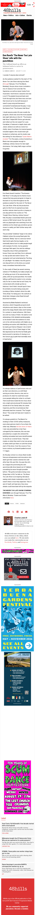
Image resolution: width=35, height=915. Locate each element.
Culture (17, 49)
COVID (17, 503)
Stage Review (7, 51)
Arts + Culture (8, 49)
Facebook (8, 542)
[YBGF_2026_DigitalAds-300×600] (17, 651)
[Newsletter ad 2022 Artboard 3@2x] (17, 580)
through (6, 84)
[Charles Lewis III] (8, 521)
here (17, 538)
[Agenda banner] (17, 5)
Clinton (12, 503)
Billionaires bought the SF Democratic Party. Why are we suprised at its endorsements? (16, 839)
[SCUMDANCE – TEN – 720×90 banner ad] (17, 553)
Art (3, 874)
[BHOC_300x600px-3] (17, 705)
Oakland (22, 503)
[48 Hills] (17, 11)
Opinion (4, 859)
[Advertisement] (17, 733)
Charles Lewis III (9, 71)
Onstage (24, 49)
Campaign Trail (6, 846)
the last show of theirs (24, 426)
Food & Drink (5, 833)
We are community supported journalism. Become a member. (17, 907)
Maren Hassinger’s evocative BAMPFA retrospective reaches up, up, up (14, 865)
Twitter (14, 542)
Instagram (24, 542)
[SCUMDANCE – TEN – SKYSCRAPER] (17, 814)
